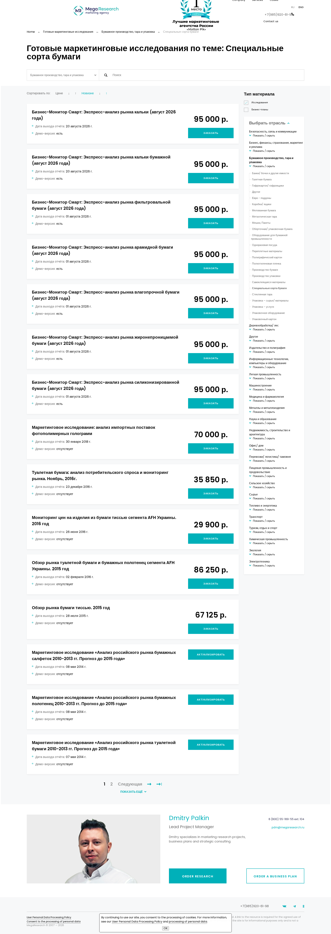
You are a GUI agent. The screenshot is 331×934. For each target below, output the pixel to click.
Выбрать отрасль (268, 123)
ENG (301, 7)
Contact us (270, 21)
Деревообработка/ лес (264, 325)
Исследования (260, 102)
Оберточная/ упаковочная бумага (272, 229)
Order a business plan (275, 876)
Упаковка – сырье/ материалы (270, 300)
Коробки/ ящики (261, 204)
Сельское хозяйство (262, 483)
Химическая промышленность (268, 539)
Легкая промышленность (265, 374)
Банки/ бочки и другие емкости (270, 173)
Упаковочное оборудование (268, 313)
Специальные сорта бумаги (269, 288)
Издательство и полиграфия (267, 348)
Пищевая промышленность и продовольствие (268, 470)
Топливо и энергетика (263, 506)
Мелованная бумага (264, 210)
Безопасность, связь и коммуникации (273, 132)
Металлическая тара (264, 216)
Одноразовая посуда (264, 245)
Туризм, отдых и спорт (263, 528)
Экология (255, 550)
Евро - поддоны (261, 198)
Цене (59, 93)
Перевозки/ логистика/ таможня (270, 457)
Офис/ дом (256, 446)
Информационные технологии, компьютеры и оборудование (269, 361)
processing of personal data (188, 922)
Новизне (88, 93)
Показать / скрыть (264, 135)
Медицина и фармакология (266, 397)
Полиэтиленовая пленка (266, 263)
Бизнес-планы (260, 109)
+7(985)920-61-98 (278, 14)
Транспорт (256, 517)
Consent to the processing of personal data (54, 921)
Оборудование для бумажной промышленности (269, 237)
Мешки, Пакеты (261, 223)
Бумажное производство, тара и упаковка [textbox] (57, 75)
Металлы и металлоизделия (267, 408)
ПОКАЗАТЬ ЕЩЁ (131, 792)
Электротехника (259, 562)
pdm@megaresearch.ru (288, 827)
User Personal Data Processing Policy (49, 917)
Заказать (210, 133)
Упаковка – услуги (263, 307)
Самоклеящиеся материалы (268, 282)
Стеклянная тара (262, 294)
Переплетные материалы (267, 251)
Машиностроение (260, 386)
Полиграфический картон (267, 257)
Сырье (253, 494)
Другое (256, 192)
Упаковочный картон (264, 319)
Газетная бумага (262, 179)
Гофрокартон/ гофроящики (268, 185)
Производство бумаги (265, 270)
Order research (197, 876)
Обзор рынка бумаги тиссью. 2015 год (71, 608)
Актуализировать (211, 654)
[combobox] (63, 75)
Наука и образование (263, 419)
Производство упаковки (266, 276)
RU (292, 7)
